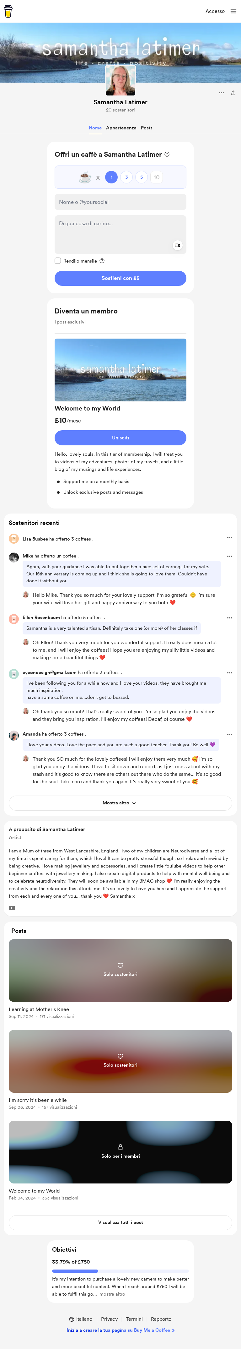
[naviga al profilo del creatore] (120, 80)
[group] (120, 417)
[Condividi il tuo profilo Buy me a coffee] (233, 93)
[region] (120, 217)
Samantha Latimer (120, 102)
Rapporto (161, 1319)
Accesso (215, 11)
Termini (134, 1319)
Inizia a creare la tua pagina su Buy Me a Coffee (118, 1330)
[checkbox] (76, 261)
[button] (233, 11)
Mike (28, 556)
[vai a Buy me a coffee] (8, 11)
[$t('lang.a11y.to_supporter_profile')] (26, 594)
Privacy (109, 1319)
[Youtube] (12, 908)
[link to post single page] (120, 980)
